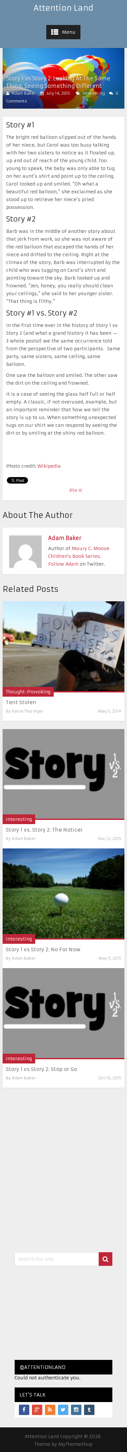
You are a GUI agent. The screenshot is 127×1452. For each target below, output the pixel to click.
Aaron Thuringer (27, 711)
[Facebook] (24, 1410)
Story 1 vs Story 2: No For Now (43, 949)
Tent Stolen (21, 702)
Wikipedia (49, 466)
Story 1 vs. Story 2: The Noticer (44, 830)
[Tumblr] (89, 1410)
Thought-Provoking (28, 692)
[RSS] (50, 1410)
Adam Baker (24, 93)
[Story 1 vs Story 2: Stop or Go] (63, 1013)
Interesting (94, 93)
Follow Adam (63, 564)
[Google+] (37, 1410)
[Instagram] (76, 1410)
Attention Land (63, 8)
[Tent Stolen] (63, 646)
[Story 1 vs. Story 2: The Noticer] (63, 774)
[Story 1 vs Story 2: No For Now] (63, 894)
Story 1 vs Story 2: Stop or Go (41, 1069)
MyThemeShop (75, 1444)
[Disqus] (63, 1169)
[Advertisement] (63, 1312)
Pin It (75, 490)
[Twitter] (63, 1410)
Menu (69, 32)
